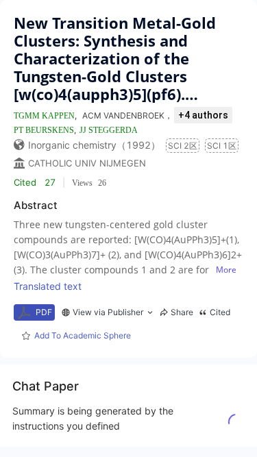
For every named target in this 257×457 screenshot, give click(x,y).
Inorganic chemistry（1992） (94, 145)
